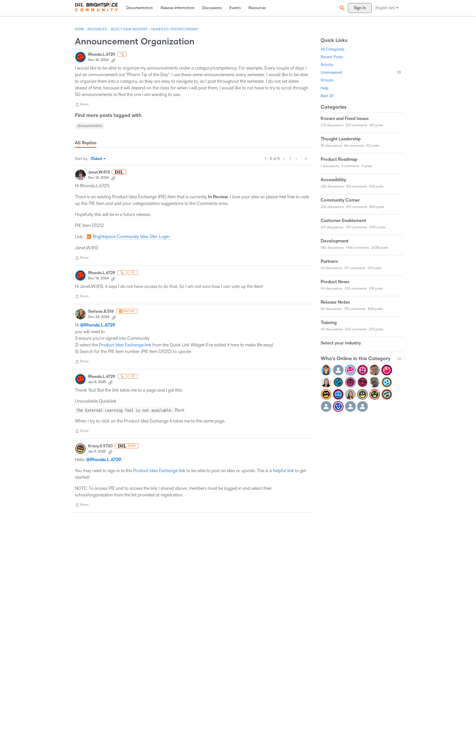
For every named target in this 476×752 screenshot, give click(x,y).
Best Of (327, 96)
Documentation (139, 8)
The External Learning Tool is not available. (124, 410)
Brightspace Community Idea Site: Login (131, 236)
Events (235, 8)
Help (324, 88)
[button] (341, 8)
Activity (327, 65)
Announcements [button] (90, 126)
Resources (257, 8)
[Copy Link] (113, 60)
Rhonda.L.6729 (101, 54)
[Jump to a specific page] (305, 158)
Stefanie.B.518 (101, 311)
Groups (327, 80)
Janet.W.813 (99, 172)
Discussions (212, 8)
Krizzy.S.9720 (100, 446)
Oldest (97, 159)
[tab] (86, 143)
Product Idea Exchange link (125, 344)
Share (81, 105)
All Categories (332, 49)
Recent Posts (332, 57)
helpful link (283, 470)
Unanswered (361, 72)
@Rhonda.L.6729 (97, 325)
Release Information (177, 8)
